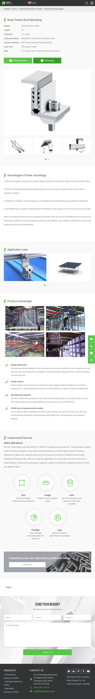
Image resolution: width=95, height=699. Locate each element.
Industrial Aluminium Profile (30, 9)
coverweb (86, 684)
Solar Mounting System (54, 9)
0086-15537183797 (42, 687)
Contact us (27, 565)
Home (14, 9)
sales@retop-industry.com (44, 691)
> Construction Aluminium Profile (11, 676)
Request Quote (20, 60)
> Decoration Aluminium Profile (11, 690)
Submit (46, 652)
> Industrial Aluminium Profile (13, 683)
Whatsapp (49, 60)
